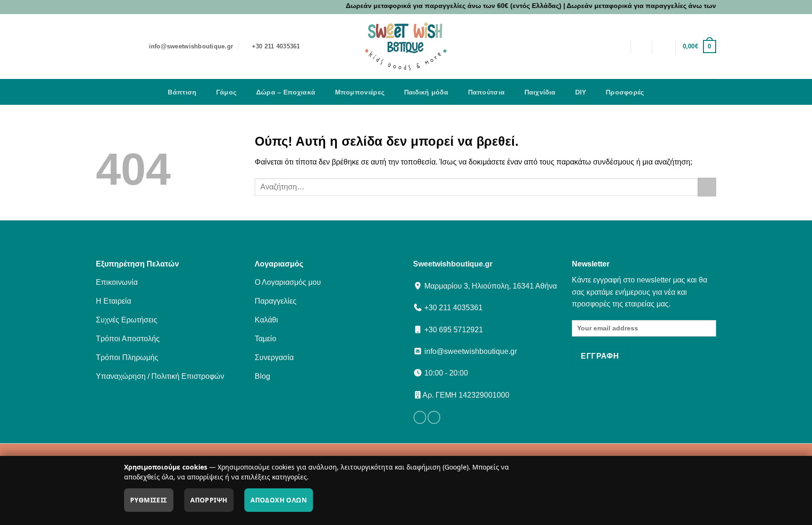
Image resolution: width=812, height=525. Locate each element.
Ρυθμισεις (148, 499)
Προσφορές (625, 92)
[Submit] (707, 187)
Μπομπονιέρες (359, 92)
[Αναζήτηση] (641, 46)
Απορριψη (208, 499)
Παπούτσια (486, 92)
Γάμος (226, 92)
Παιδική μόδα (426, 92)
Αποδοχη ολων (278, 499)
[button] (664, 46)
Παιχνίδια (540, 92)
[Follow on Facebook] (420, 417)
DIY (580, 92)
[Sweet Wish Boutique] (406, 46)
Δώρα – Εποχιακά (285, 92)
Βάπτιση (182, 92)
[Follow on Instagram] (434, 417)
